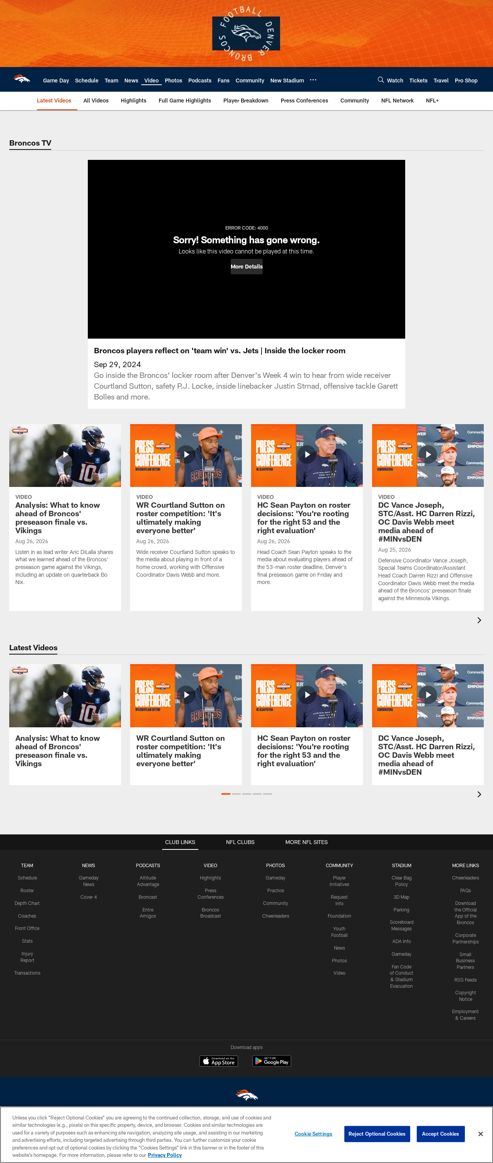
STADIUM (401, 865)
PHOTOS (275, 865)
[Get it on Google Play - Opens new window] (272, 1065)
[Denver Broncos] (246, 1097)
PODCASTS (148, 865)
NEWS (88, 865)
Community (275, 903)
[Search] (381, 79)
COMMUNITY (339, 865)
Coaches (27, 915)
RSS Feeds (465, 979)
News (339, 947)
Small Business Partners (465, 961)
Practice (275, 890)
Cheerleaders (275, 915)
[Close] (480, 1134)
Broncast (148, 897)
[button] (247, 266)
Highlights (210, 877)
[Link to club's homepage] (21, 79)
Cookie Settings (313, 1134)
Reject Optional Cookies (377, 1134)
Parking (401, 909)
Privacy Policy (165, 1155)
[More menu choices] (313, 80)
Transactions (27, 972)
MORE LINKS (465, 865)
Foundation (339, 915)
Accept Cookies (440, 1134)
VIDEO (210, 865)
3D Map (401, 897)
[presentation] (481, 621)
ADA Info (401, 941)
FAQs (465, 890)
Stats (27, 940)
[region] (246, 1134)
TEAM (27, 865)
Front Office (27, 928)
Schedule (27, 877)
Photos (339, 960)
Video (339, 972)
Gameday (275, 877)
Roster (27, 890)
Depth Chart (27, 903)
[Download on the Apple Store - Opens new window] (219, 1062)
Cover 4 (88, 897)
